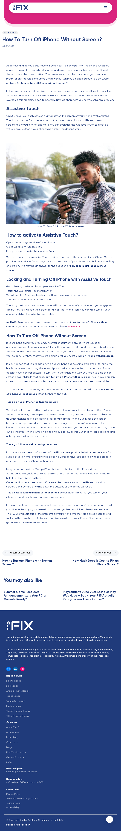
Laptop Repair (13, 706)
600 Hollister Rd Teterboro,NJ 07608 (24, 782)
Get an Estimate (15, 757)
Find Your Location (16, 752)
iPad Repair (12, 686)
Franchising (12, 737)
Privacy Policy (13, 794)
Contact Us (12, 742)
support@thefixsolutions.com (21, 771)
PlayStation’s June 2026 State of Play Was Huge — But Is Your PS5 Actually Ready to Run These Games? (89, 595)
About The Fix (13, 727)
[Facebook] (8, 669)
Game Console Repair (18, 711)
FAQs (9, 762)
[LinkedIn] (15, 669)
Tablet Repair (13, 696)
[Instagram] (22, 669)
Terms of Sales (14, 803)
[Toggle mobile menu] (105, 7)
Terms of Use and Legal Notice (22, 798)
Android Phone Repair (17, 691)
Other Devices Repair (17, 716)
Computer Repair (15, 701)
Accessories (12, 732)
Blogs (9, 747)
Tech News (10, 33)
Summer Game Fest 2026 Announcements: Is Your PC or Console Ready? (25, 595)
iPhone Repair (13, 681)
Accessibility (12, 807)
